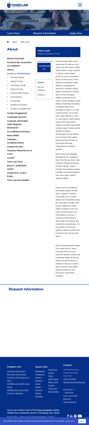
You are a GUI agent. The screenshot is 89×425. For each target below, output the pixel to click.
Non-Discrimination (39, 417)
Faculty (51, 385)
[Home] (8, 42)
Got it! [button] (82, 421)
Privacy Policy (12, 417)
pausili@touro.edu (44, 61)
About (14, 42)
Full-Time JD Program (16, 371)
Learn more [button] (70, 421)
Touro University (44, 410)
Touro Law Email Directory (70, 397)
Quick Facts (53, 379)
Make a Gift (53, 382)
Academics (40, 374)
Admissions (40, 371)
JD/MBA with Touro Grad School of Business (17, 391)
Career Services (38, 388)
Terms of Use (25, 417)
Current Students (39, 379)
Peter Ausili (25, 42)
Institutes (39, 396)
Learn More (13, 33)
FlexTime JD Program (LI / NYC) (18, 379)
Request (44, 33)
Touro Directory (70, 402)
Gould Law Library (52, 371)
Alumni (38, 393)
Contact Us (68, 389)
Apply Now (75, 33)
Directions (69, 392)
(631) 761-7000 (69, 379)
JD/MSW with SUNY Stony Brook (18, 385)
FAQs (50, 376)
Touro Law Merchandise (53, 390)
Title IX (51, 417)
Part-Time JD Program (16, 374)
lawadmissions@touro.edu (72, 382)
